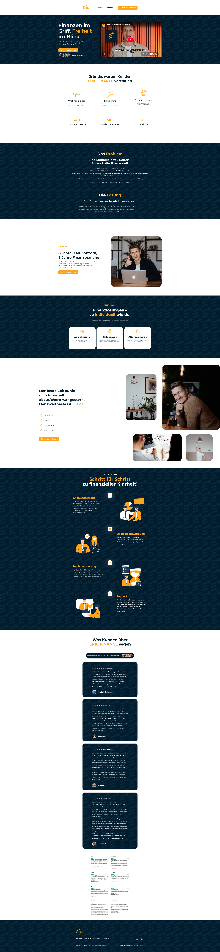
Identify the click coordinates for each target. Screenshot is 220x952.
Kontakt (106, 938)
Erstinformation (97, 938)
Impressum (79, 938)
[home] (89, 7)
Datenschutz (87, 938)
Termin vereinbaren (128, 8)
